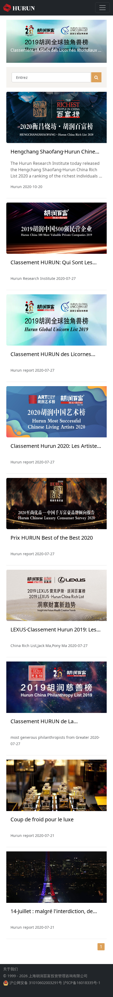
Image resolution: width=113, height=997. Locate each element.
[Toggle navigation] (102, 7)
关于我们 (10, 968)
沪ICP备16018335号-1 (81, 982)
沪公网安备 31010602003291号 (35, 982)
